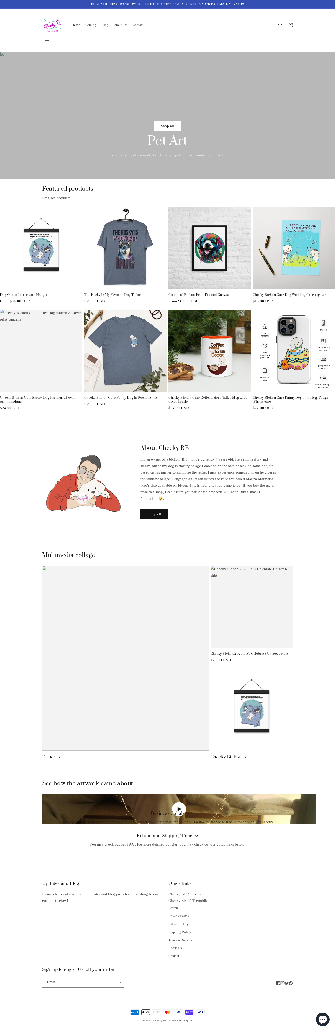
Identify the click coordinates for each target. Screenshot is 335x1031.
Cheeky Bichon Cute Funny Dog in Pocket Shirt (120, 398)
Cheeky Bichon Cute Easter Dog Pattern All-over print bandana (37, 400)
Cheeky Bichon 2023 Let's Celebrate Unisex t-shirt (250, 654)
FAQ (131, 844)
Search (173, 908)
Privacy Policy (178, 916)
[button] (47, 42)
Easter (49, 757)
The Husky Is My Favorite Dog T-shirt (113, 295)
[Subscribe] (119, 982)
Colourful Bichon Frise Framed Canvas (198, 295)
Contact (173, 956)
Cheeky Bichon (226, 757)
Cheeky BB (160, 1020)
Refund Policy (178, 924)
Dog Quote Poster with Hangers (24, 295)
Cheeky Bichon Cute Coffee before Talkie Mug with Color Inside (207, 400)
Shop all (167, 126)
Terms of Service (180, 940)
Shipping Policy (179, 932)
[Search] (281, 25)
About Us (175, 948)
